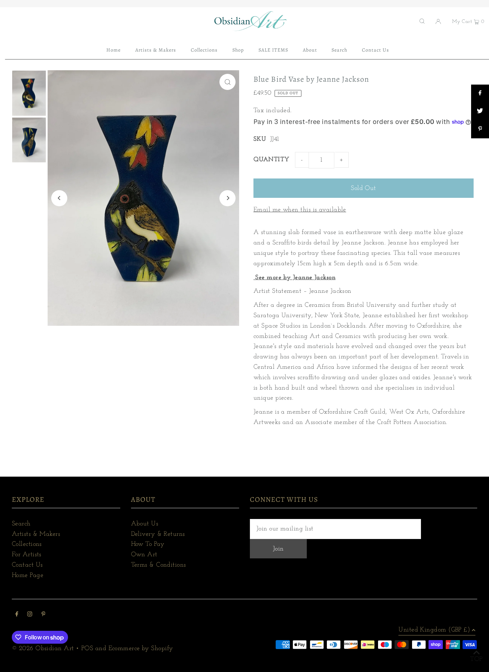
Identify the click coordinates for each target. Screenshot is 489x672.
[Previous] (59, 198)
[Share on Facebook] (480, 94)
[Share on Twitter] (480, 111)
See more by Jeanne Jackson (294, 278)
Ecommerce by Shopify (140, 648)
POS (87, 648)
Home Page (27, 575)
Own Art (144, 555)
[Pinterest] (43, 615)
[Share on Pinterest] (480, 129)
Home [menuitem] (113, 50)
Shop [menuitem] (238, 50)
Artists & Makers (36, 534)
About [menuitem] (310, 50)
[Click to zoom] (227, 82)
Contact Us (27, 565)
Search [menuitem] (339, 50)
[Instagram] (29, 615)
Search (21, 524)
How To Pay (148, 544)
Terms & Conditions (158, 565)
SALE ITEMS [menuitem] (273, 50)
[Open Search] (422, 21)
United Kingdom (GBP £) (434, 630)
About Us (145, 524)
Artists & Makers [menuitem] (155, 50)
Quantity (271, 160)
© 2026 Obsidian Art (43, 648)
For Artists (27, 555)
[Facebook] (16, 615)
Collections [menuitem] (204, 50)
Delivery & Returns (158, 534)
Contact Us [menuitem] (375, 50)
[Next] (227, 198)
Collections (27, 544)
